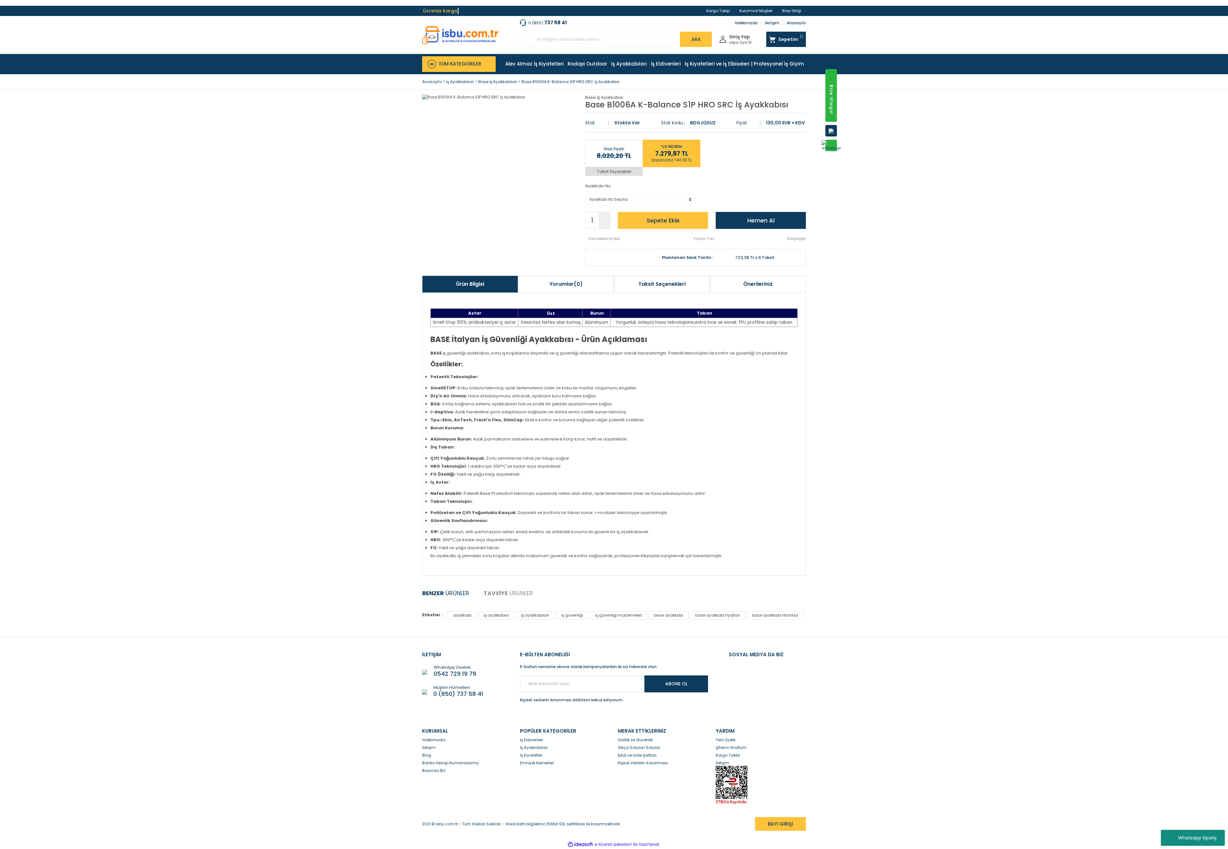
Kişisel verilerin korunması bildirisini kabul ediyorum (571, 700)
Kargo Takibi (728, 755)
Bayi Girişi (791, 10)
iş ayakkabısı (496, 615)
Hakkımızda (746, 23)
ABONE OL (676, 684)
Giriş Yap (739, 37)
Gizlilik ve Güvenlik (635, 740)
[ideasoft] (580, 844)
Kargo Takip (718, 10)
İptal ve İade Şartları (637, 755)
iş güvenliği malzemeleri (618, 615)
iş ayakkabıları (535, 615)
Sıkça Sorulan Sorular (639, 747)
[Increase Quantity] (604, 216)
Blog (426, 755)
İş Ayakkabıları (534, 747)
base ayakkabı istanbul (775, 615)
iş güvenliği (572, 615)
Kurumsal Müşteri (756, 10)
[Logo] (460, 35)
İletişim (772, 23)
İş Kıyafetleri (531, 755)
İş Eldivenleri (531, 740)
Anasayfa (796, 23)
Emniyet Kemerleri (537, 763)
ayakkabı (462, 615)
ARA (696, 39)
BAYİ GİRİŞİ (780, 824)
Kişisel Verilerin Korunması (643, 763)
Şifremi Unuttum (731, 747)
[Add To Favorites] (602, 239)
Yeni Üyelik (726, 740)
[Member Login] (723, 39)
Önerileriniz (758, 284)
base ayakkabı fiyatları (717, 615)
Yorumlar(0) (566, 284)
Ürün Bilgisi (470, 284)
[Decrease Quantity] (604, 224)
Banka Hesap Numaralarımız (450, 763)
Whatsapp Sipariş (1197, 838)
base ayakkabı (668, 615)
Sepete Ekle (663, 220)
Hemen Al (761, 220)
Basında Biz (433, 770)
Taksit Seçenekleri (614, 171)
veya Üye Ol (740, 42)
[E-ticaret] (613, 844)
